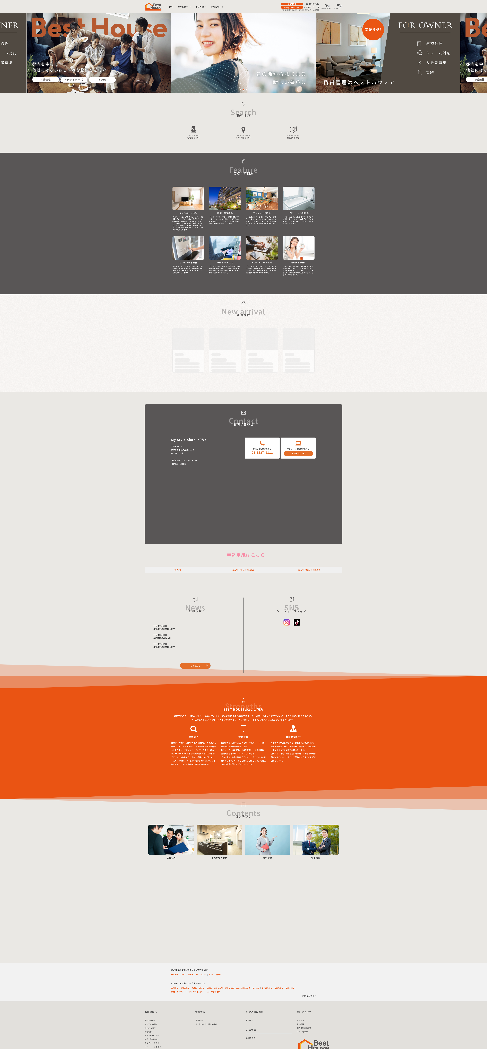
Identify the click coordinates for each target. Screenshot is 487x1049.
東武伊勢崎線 (267, 988)
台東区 (183, 974)
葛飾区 (218, 974)
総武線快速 (229, 988)
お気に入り (338, 7)
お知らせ (300, 1020)
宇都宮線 (174, 988)
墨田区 (190, 974)
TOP (171, 6)
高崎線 (194, 988)
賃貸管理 (199, 6)
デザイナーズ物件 (152, 1043)
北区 (197, 974)
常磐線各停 (218, 988)
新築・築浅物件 (151, 1039)
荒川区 (203, 974)
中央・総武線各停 (243, 988)
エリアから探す (243, 136)
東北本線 (255, 988)
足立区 (211, 974)
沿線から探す (193, 136)
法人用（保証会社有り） (309, 569)
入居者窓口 (250, 1038)
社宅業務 (250, 1020)
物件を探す (183, 6)
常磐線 (209, 988)
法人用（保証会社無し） (243, 569)
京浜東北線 (184, 988)
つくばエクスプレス (201, 991)
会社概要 (300, 1024)
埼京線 (201, 988)
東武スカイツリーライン (181, 991)
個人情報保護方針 (304, 1028)
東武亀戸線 (278, 988)
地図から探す (293, 136)
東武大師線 (289, 988)
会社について (217, 6)
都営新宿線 (215, 991)
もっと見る (195, 665)
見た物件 (326, 7)
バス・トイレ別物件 (153, 1046)
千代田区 (174, 974)
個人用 (177, 569)
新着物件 (148, 1031)
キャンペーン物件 (152, 1035)
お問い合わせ (298, 453)
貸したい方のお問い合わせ (206, 1024)
